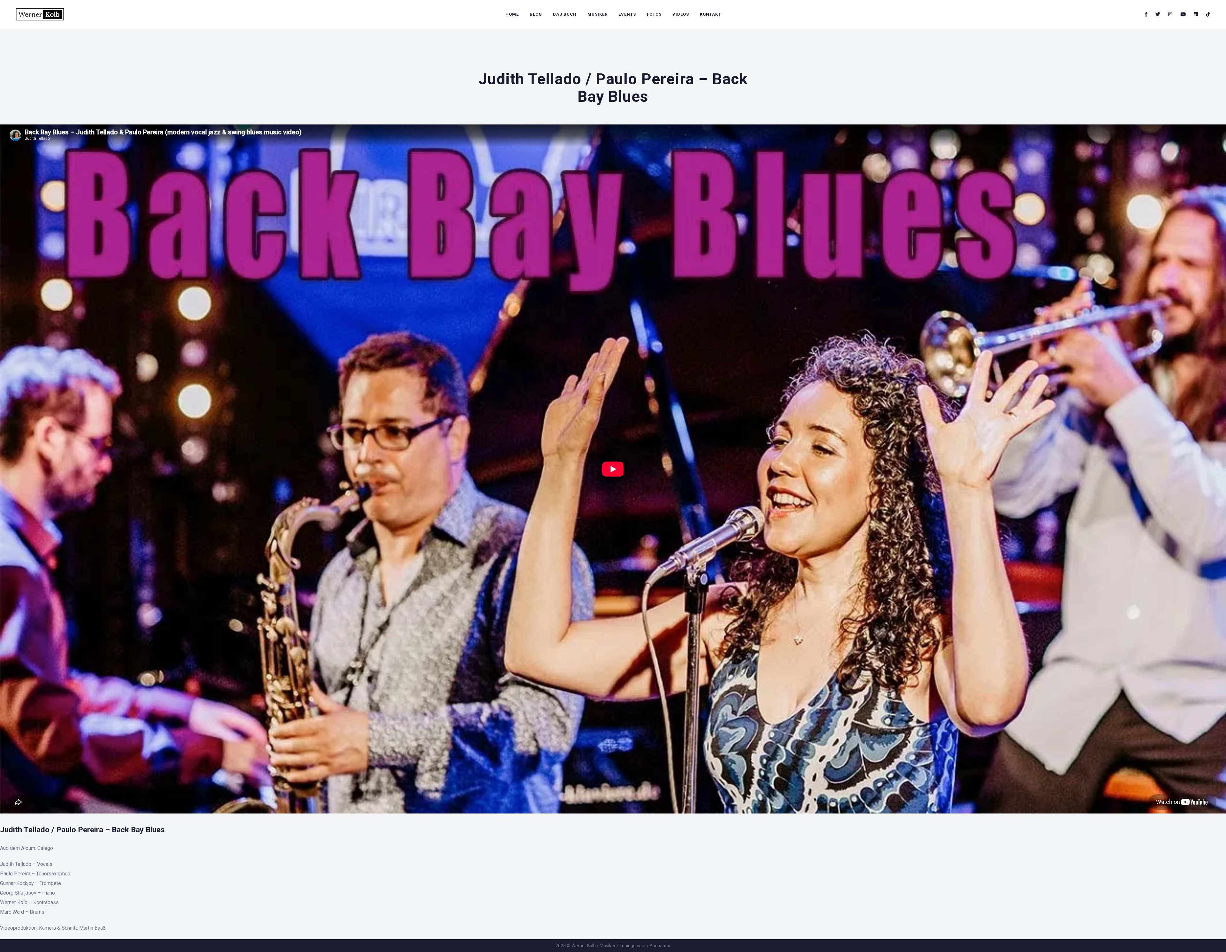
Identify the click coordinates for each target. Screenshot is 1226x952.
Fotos (654, 14)
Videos (680, 14)
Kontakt (710, 14)
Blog (536, 14)
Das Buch (565, 14)
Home (512, 14)
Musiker (597, 14)
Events (627, 14)
